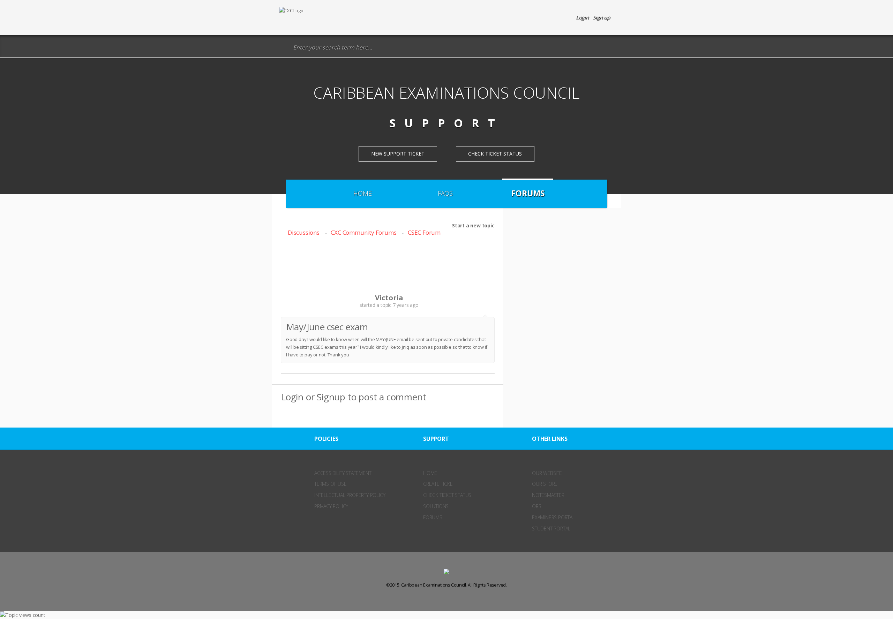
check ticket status (447, 495)
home (430, 473)
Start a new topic (473, 225)
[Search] (284, 48)
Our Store (544, 484)
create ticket (439, 484)
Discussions (304, 232)
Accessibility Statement (342, 473)
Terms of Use (330, 484)
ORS (536, 506)
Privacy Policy (331, 506)
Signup (331, 397)
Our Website (547, 473)
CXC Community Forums (363, 232)
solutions (436, 506)
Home (362, 193)
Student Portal (551, 528)
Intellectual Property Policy (349, 495)
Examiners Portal (553, 517)
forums (432, 517)
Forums (528, 193)
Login (292, 397)
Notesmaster (548, 495)
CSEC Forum (424, 232)
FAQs (445, 193)
